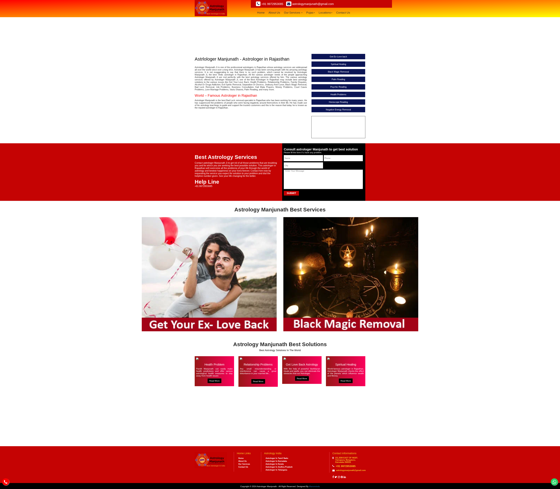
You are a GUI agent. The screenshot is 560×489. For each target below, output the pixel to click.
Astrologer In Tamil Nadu (277, 458)
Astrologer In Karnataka (276, 461)
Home (261, 12)
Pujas (309, 12)
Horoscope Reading (338, 102)
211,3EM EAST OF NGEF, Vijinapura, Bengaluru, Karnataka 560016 (346, 460)
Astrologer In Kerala (275, 464)
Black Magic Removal (338, 71)
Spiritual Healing (338, 64)
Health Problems (338, 94)
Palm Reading (338, 79)
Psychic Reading (338, 87)
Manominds (314, 486)
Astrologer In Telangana (276, 470)
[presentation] (277, 394)
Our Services (292, 12)
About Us (274, 12)
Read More (68, 240)
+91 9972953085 (271, 4)
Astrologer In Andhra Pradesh (279, 467)
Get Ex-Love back (338, 56)
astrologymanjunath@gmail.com (312, 4)
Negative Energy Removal (338, 109)
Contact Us (343, 12)
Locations (325, 12)
